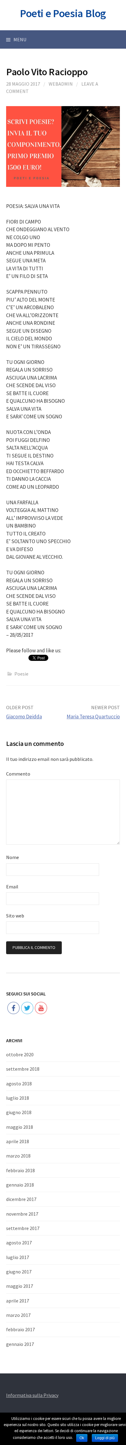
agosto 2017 (19, 1242)
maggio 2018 (19, 1127)
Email (12, 887)
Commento (18, 774)
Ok (82, 1438)
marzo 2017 (18, 1315)
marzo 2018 (18, 1156)
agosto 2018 (19, 1083)
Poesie (21, 674)
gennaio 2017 (20, 1344)
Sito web (15, 916)
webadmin (61, 84)
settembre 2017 (22, 1228)
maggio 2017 (19, 1286)
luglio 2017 (17, 1257)
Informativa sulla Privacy (32, 1395)
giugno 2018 (18, 1112)
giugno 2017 (18, 1272)
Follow (27, 989)
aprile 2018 (17, 1141)
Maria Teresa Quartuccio (93, 716)
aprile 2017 (17, 1301)
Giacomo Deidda (24, 716)
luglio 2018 (17, 1098)
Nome (12, 857)
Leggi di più (105, 1438)
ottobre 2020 (20, 1054)
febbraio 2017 (20, 1329)
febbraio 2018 (20, 1170)
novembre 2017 (22, 1214)
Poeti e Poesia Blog (63, 13)
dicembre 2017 (21, 1199)
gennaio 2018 (20, 1185)
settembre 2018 (22, 1069)
